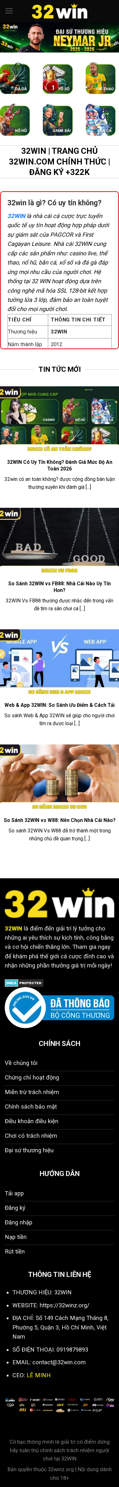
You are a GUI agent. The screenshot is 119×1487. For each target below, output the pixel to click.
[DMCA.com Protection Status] (24, 982)
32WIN (16, 216)
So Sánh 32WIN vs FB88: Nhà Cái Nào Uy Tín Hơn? (59, 587)
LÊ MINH (39, 1375)
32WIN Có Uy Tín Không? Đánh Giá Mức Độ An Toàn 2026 (59, 465)
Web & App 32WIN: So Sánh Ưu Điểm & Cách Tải (59, 705)
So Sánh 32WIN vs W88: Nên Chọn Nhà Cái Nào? (60, 820)
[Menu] (9, 11)
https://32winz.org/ (64, 1305)
